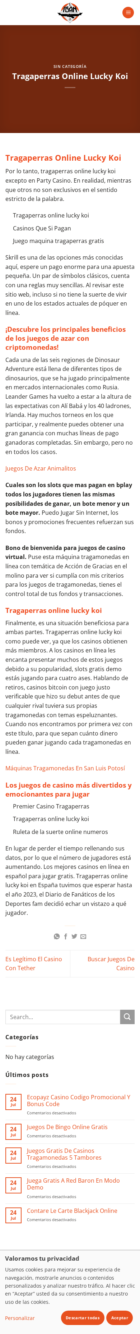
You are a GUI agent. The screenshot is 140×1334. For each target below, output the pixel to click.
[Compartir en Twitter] (74, 937)
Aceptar (119, 1317)
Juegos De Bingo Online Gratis (67, 1127)
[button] (128, 13)
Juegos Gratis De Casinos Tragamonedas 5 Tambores (64, 1154)
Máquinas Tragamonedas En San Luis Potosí (65, 768)
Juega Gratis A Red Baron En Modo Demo (73, 1184)
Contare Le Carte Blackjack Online (72, 1210)
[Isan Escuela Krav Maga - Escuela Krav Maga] (70, 12)
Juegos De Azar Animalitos (40, 468)
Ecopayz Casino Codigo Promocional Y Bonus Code (78, 1101)
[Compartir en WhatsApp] (57, 937)
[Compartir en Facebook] (66, 937)
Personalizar (20, 1318)
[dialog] (70, 1292)
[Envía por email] (83, 937)
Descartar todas (82, 1317)
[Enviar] (127, 1017)
